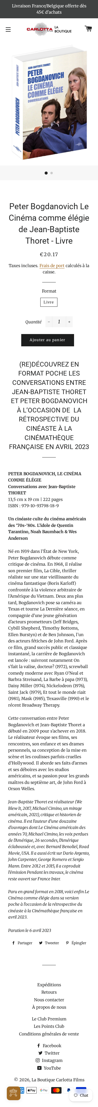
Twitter (52, 1053)
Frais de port (52, 265)
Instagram (52, 1060)
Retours (49, 992)
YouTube (52, 1068)
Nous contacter (49, 999)
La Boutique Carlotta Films (58, 1079)
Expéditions (49, 984)
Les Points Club (49, 1026)
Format (49, 291)
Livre (49, 302)
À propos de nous (49, 1007)
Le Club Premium (49, 1019)
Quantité (33, 321)
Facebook (52, 1045)
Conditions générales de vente (49, 1034)
